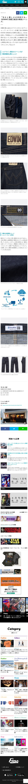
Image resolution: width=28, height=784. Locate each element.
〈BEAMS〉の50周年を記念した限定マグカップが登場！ (7, 710)
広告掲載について (20, 767)
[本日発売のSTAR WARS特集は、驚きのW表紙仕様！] (4, 455)
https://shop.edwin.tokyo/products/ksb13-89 (12, 405)
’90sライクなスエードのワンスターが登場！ (7, 730)
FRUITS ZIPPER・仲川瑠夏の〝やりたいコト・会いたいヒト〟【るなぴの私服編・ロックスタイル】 (20, 711)
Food (2, 678)
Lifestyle (4, 697)
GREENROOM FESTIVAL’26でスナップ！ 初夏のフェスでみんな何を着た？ (7, 751)
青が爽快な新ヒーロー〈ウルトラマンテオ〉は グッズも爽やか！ (20, 651)
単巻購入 (3, 488)
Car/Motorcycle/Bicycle (20, 659)
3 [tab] (16, 620)
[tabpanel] (14, 608)
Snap (2, 737)
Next (26, 610)
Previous (1, 610)
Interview (17, 697)
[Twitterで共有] (21, 12)
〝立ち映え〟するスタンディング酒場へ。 (7, 690)
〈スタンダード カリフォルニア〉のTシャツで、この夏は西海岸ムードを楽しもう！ (7, 652)
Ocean (2, 5)
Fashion (11, 5)
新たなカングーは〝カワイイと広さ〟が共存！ (20, 673)
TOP (25, 779)
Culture (17, 638)
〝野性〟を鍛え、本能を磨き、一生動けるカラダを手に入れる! (20, 691)
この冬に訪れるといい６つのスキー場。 (7, 671)
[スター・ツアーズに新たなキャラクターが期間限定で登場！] (4, 446)
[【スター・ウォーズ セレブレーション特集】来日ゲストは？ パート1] (4, 465)
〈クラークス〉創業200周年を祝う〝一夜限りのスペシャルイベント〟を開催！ (20, 750)
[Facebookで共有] (18, 12)
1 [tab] (12, 620)
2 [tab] (14, 620)
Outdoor (6, 5)
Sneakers (17, 5)
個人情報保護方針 (7, 770)
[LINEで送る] (25, 12)
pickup (2, 24)
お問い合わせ (6, 767)
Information (18, 737)
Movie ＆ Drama (20, 718)
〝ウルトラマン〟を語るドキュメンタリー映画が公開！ (20, 731)
